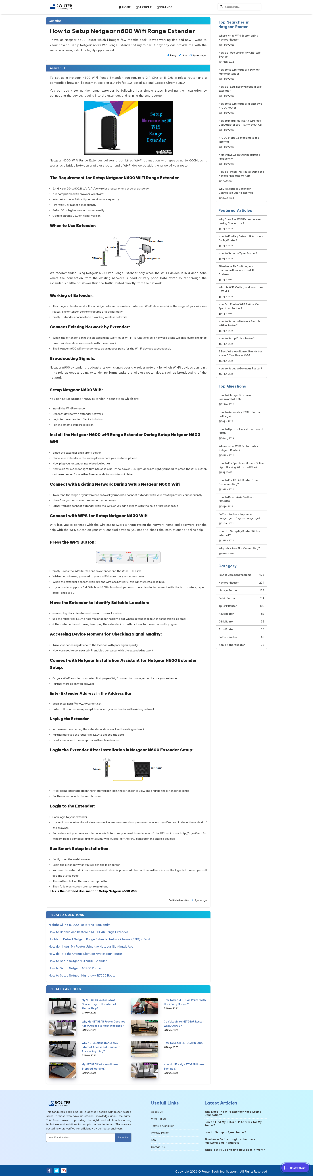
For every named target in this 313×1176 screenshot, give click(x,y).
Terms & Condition (162, 1125)
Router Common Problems (235, 575)
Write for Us (158, 1118)
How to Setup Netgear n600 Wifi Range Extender (239, 74)
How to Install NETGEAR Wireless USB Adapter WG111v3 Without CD (240, 125)
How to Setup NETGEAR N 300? (183, 1043)
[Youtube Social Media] (63, 1170)
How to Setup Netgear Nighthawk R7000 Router (83, 975)
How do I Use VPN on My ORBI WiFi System (240, 57)
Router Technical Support (219, 1171)
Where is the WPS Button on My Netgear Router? (238, 451)
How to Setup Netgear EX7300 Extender (78, 961)
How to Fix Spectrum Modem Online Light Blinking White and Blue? (241, 468)
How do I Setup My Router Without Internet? (240, 536)
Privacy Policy (160, 1133)
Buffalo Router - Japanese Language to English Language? (239, 519)
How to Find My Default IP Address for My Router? (241, 241)
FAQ (153, 1140)
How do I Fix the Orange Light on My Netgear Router (85, 954)
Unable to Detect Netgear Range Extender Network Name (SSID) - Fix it (99, 939)
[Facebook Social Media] (49, 1170)
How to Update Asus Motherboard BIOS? (241, 434)
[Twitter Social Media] (56, 1170)
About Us (157, 1111)
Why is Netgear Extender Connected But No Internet (236, 193)
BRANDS (166, 7)
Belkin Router (227, 598)
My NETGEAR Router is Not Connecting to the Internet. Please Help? (99, 1004)
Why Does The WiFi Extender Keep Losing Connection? (240, 224)
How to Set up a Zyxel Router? (238, 256)
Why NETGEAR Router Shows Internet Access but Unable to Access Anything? (101, 1047)
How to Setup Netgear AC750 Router (75, 968)
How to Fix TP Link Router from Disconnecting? (238, 485)
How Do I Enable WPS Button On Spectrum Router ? (239, 309)
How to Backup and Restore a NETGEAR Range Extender (88, 932)
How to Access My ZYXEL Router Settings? (239, 417)
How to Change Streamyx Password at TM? (235, 400)
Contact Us (158, 1147)
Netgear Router (229, 582)
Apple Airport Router (232, 645)
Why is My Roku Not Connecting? (239, 551)
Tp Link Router (228, 606)
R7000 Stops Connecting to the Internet (239, 142)
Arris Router (226, 629)
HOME (126, 7)
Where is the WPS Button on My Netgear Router (238, 40)
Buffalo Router (228, 637)
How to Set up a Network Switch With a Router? (239, 326)
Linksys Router (228, 590)
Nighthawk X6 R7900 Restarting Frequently (79, 925)
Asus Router (226, 613)
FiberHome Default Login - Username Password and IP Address (236, 273)
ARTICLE (145, 7)
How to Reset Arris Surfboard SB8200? (237, 502)
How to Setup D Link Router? (237, 341)
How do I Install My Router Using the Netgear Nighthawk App (91, 946)
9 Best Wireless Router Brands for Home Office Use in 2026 (240, 356)
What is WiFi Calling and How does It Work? (241, 292)
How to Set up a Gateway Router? (240, 371)
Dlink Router (226, 621)
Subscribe (123, 1137)
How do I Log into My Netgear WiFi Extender (240, 91)
